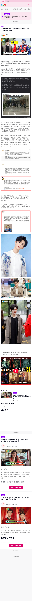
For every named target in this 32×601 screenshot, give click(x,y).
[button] (2, 16)
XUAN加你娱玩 (14, 9)
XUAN (2, 1)
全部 (2, 9)
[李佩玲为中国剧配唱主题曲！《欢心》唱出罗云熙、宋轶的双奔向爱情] (6, 395)
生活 (29, 9)
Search (24, 4)
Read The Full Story (16, 487)
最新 (6, 9)
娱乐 (20, 9)
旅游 (25, 9)
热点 (8, 1)
